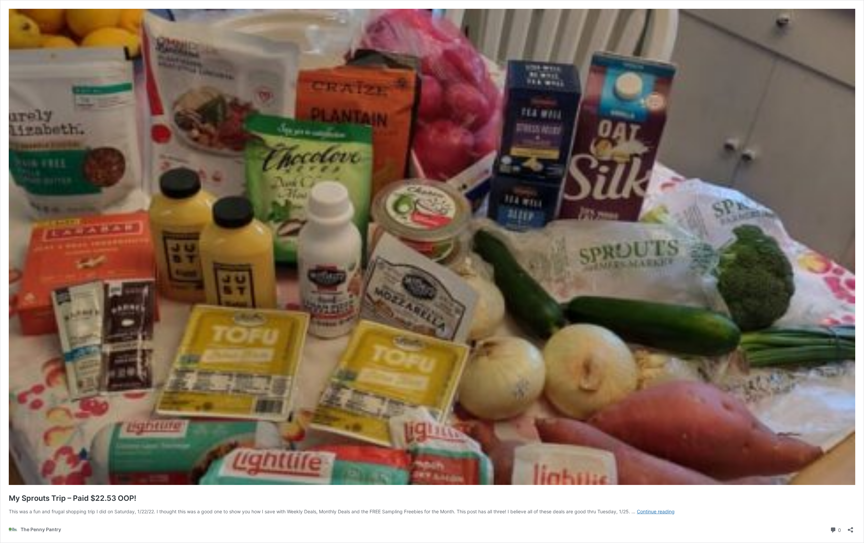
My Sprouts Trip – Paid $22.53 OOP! (72, 498)
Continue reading (656, 511)
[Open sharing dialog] (850, 527)
